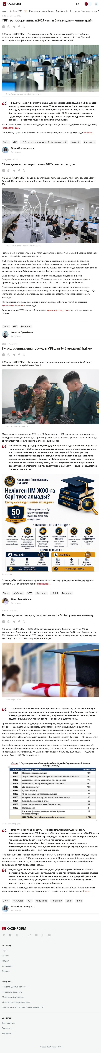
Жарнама (6, 1033)
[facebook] (23, 935)
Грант (69, 901)
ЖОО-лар (18, 593)
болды (86, 891)
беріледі (88, 132)
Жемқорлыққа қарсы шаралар (16, 1002)
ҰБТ (15, 142)
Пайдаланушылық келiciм (14, 986)
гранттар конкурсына (59, 310)
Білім (6, 142)
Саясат (5, 955)
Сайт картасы (8, 1023)
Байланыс (6, 1028)
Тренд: (5, 11)
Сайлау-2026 (16, 11)
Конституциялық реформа (41, 11)
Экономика (7, 966)
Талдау (5, 961)
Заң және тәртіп (89, 11)
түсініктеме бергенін (13, 305)
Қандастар (41, 901)
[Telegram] (13, 26)
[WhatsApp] (8, 26)
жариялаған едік (10, 127)
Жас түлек (89, 142)
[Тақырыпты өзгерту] (88, 4)
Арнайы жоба (62, 11)
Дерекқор (75, 11)
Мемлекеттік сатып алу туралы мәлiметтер (23, 1007)
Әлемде (6, 971)
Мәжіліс (75, 142)
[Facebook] (19, 26)
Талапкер (26, 326)
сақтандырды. (42, 583)
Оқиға (4, 950)
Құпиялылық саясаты (12, 992)
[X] (24, 26)
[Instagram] (3, 26)
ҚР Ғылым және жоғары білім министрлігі (44, 142)
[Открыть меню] (96, 4)
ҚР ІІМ (54, 593)
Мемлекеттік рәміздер (13, 997)
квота (79, 901)
